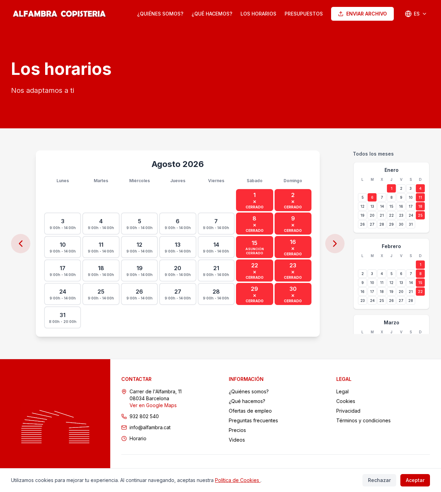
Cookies (345, 401)
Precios (237, 430)
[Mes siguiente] (335, 243)
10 (411, 197)
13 (372, 206)
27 (372, 224)
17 (411, 206)
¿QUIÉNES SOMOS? (160, 14)
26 (362, 224)
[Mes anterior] (20, 243)
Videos (237, 440)
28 (381, 224)
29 (391, 224)
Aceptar (415, 480)
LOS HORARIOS (258, 14)
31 (411, 224)
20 (372, 215)
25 (420, 215)
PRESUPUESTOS (304, 14)
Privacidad (348, 411)
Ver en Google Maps (153, 405)
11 (420, 197)
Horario (138, 438)
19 (362, 215)
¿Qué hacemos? (247, 401)
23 (401, 215)
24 (411, 215)
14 (382, 206)
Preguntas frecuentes (253, 420)
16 (401, 206)
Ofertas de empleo (250, 411)
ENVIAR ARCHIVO (366, 14)
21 (382, 215)
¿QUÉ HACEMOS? (212, 14)
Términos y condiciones (363, 420)
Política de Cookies (237, 480)
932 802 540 (144, 416)
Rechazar (379, 480)
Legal (342, 391)
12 (362, 206)
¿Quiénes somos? (249, 391)
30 (401, 224)
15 (391, 206)
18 (420, 206)
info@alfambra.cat (150, 427)
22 (391, 215)
